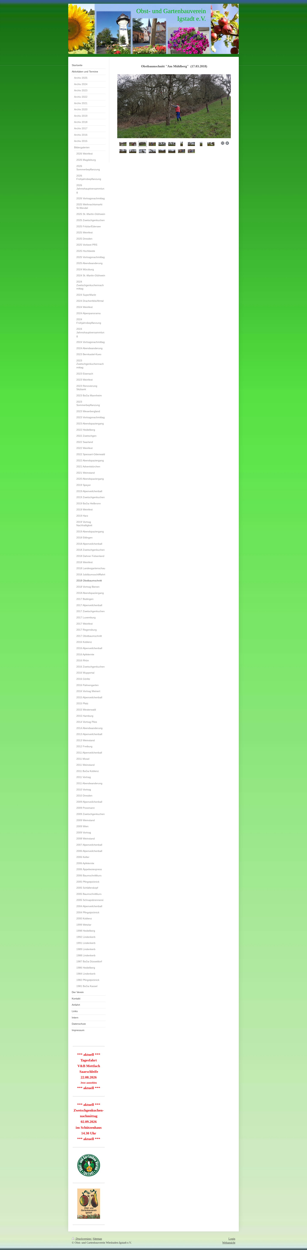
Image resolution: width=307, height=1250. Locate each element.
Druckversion (83, 1238)
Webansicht (228, 1242)
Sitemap (97, 1238)
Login (231, 1238)
